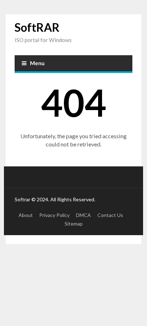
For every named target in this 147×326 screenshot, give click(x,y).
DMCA (83, 215)
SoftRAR (37, 27)
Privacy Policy (54, 215)
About (26, 215)
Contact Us (110, 215)
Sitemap (74, 224)
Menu (37, 63)
